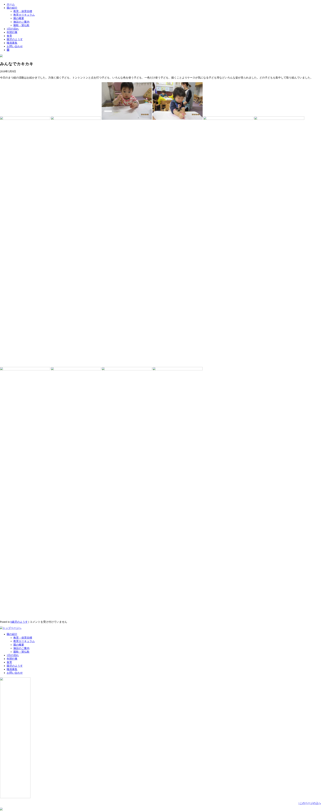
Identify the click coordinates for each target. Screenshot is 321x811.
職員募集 (12, 42)
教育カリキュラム (24, 14)
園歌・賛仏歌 (21, 25)
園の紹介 (12, 7)
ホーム (11, 4)
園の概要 (18, 18)
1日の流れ (13, 28)
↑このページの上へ (309, 803)
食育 (9, 35)
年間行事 (12, 32)
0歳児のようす (19, 621)
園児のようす (15, 39)
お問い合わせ (15, 46)
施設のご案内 (21, 21)
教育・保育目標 (22, 11)
